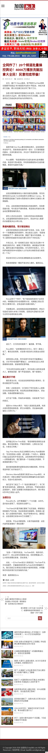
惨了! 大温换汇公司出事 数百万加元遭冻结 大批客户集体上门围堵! (29, 671)
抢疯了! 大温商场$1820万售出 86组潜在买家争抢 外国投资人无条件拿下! (29, 681)
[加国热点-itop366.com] (24, 6)
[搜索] (40, 618)
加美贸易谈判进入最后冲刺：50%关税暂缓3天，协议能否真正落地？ (30, 690)
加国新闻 (20, 79)
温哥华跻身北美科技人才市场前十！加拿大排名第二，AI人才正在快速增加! (30, 633)
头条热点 (27, 79)
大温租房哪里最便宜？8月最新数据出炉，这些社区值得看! (28, 652)
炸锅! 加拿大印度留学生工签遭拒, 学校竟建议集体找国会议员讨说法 (30, 643)
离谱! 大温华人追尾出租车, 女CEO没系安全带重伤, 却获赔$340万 (30, 662)
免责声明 (15, 750)
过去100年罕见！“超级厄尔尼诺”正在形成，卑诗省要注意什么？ (29, 709)
